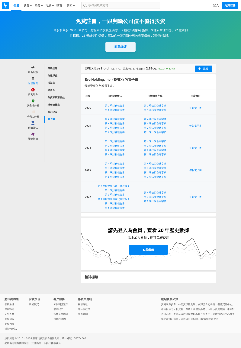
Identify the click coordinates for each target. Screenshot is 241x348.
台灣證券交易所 (206, 304)
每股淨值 (52, 75)
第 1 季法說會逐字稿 (155, 110)
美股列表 (9, 323)
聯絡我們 (58, 309)
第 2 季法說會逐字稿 (155, 105)
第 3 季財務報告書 (115, 123)
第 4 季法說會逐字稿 (155, 119)
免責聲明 (83, 314)
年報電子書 (195, 107)
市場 (48, 5)
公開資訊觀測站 (186, 304)
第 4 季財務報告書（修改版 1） (115, 185)
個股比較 (9, 319)
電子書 (51, 119)
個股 (16, 5)
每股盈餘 (52, 68)
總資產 (51, 90)
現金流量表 (54, 104)
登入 (216, 5)
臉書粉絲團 (59, 319)
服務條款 (83, 304)
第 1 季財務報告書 (115, 110)
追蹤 (205, 68)
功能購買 (34, 304)
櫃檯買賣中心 (224, 304)
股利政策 (52, 112)
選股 (26, 5)
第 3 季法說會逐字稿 (155, 123)
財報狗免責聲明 (209, 319)
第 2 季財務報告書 (115, 105)
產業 (37, 5)
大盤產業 (9, 314)
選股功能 (9, 309)
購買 (59, 5)
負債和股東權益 (56, 97)
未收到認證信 (60, 304)
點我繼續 (120, 46)
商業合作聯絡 (60, 314)
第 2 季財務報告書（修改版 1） (115, 199)
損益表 (51, 82)
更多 (69, 5)
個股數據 (9, 304)
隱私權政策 (84, 309)
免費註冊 (230, 5)
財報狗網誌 (11, 328)
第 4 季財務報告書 (115, 119)
